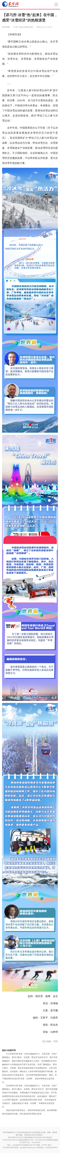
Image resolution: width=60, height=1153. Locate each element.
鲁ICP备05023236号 (16, 1137)
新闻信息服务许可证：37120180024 (32, 1140)
